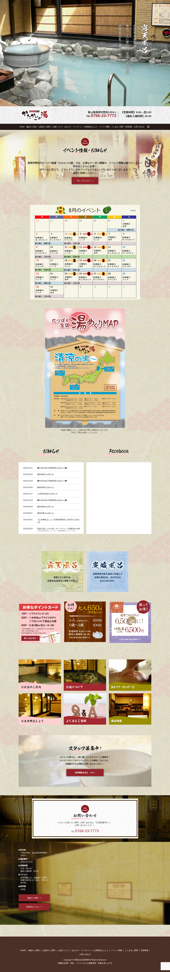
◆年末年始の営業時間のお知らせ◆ (52, 468)
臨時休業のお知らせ (45, 513)
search (148, 127)
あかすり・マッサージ (73, 127)
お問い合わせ (139, 127)
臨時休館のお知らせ (45, 474)
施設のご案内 (31, 127)
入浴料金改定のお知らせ (47, 494)
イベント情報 (104, 127)
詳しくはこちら (39, 675)
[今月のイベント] (85, 252)
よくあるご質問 (117, 127)
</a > (85, 772)
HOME (22, 127)
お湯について (57, 127)
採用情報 (128, 127)
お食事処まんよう (90, 127)
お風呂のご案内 (45, 127)
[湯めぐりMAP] (85, 368)
